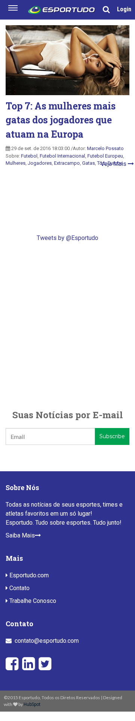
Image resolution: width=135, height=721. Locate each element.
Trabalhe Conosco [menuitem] (32, 600)
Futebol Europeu (105, 156)
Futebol (29, 156)
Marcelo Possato (105, 148)
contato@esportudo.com (47, 640)
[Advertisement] (67, 325)
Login (124, 9)
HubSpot (32, 704)
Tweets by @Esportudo (67, 237)
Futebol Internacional (62, 156)
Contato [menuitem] (19, 588)
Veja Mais (114, 163)
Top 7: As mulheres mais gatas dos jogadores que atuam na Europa (61, 120)
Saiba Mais (20, 535)
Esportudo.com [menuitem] (28, 575)
